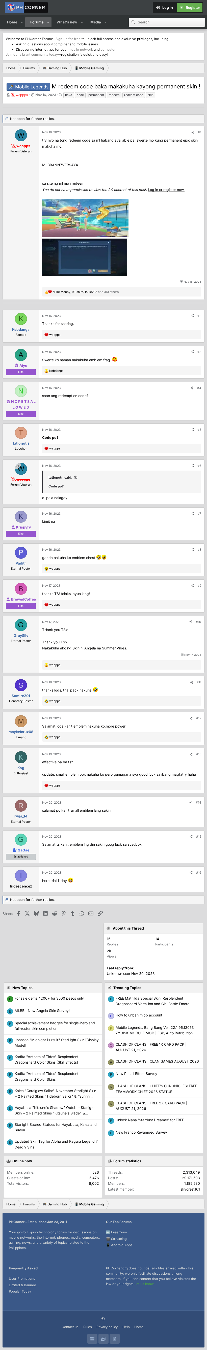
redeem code (133, 95)
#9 (199, 585)
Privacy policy (107, 1327)
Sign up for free (68, 39)
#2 (199, 316)
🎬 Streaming (116, 1239)
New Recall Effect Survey (136, 1073)
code (80, 95)
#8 (199, 549)
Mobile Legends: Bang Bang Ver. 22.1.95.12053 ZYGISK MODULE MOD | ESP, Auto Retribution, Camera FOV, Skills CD (155, 1033)
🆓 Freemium (116, 1232)
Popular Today (20, 1291)
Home (12, 22)
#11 (199, 682)
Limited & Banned (22, 1285)
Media (95, 22)
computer (108, 49)
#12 (198, 718)
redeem (114, 95)
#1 (199, 132)
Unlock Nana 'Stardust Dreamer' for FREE (150, 1120)
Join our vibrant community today (32, 54)
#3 (199, 352)
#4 (199, 388)
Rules (87, 1327)
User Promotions (22, 1278)
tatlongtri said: (60, 477)
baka (68, 95)
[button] (21, 22)
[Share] (193, 132)
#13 (198, 754)
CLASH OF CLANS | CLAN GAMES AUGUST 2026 (157, 1061)
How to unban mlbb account (139, 1015)
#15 (198, 836)
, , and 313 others (86, 292)
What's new (67, 22)
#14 (198, 802)
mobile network (81, 49)
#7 (199, 513)
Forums (37, 22)
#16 (198, 872)
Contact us (70, 1327)
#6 (199, 466)
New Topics (22, 987)
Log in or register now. (166, 189)
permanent (96, 95)
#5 (199, 430)
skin (150, 95)
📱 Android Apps (119, 1245)
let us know (144, 1284)
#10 (198, 622)
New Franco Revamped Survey (141, 1132)
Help (126, 1327)
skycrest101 (190, 1189)
